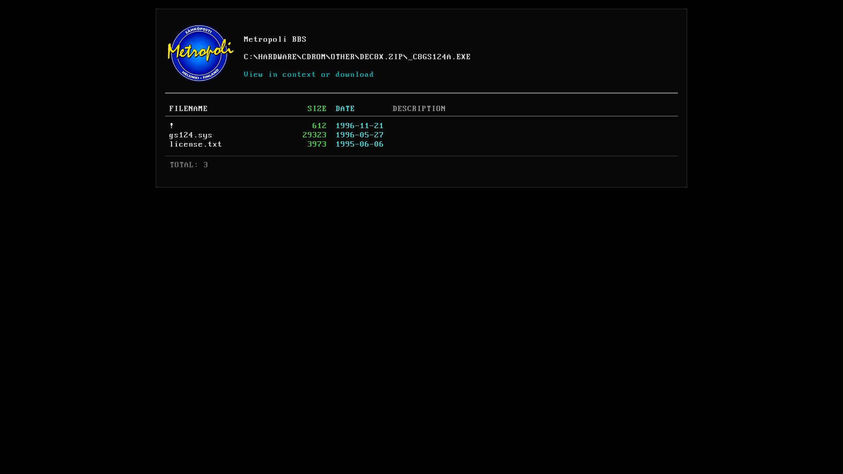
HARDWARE (278, 57)
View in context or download (309, 74)
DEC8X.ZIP (381, 57)
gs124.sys (191, 135)
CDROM (314, 57)
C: (249, 57)
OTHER (343, 57)
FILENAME (188, 108)
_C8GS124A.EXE (439, 57)
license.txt (196, 144)
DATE (345, 108)
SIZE (317, 108)
